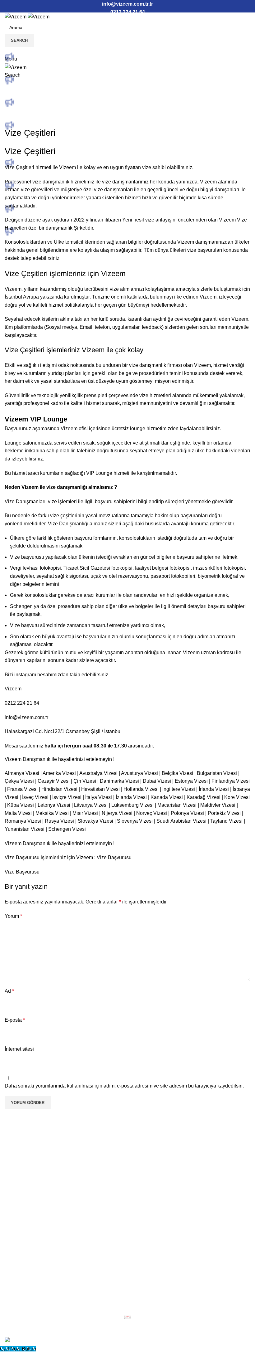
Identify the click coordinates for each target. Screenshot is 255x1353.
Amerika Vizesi (59, 773)
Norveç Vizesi (151, 813)
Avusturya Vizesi (139, 773)
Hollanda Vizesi (141, 789)
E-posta (15, 1020)
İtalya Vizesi (98, 797)
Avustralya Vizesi (98, 773)
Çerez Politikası (27, 1240)
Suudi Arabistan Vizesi (181, 821)
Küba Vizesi (20, 805)
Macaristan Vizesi (177, 805)
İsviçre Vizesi (66, 797)
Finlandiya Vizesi (230, 781)
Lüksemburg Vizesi (132, 805)
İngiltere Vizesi (178, 789)
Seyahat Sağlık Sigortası (37, 1182)
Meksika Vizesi (52, 813)
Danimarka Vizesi (119, 781)
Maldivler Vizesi (217, 805)
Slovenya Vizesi (135, 821)
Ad (9, 991)
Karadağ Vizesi (203, 797)
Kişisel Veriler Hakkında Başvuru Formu (54, 1229)
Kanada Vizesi (167, 797)
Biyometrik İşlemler (31, 1171)
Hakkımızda (23, 1149)
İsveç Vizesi (35, 797)
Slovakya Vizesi (95, 821)
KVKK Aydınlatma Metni (36, 1218)
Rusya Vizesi (59, 821)
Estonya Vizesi (191, 781)
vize (106, 181)
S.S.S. (17, 1193)
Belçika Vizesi (177, 773)
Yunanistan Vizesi (24, 829)
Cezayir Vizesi (54, 781)
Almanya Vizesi (22, 773)
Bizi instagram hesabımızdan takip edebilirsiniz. (57, 674)
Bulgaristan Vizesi (217, 773)
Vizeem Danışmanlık (27, 843)
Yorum (13, 916)
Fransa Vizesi (22, 789)
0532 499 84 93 (27, 1288)
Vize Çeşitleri (19, 167)
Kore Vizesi (237, 797)
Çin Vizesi (84, 781)
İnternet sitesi (19, 1049)
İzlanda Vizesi (131, 797)
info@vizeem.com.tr (26, 717)
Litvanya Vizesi (91, 805)
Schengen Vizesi (67, 829)
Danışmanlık (24, 1160)
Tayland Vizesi (226, 821)
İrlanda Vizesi (214, 789)
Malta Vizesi (18, 813)
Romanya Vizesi (23, 821)
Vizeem (67, 167)
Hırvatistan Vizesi (100, 789)
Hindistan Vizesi (59, 789)
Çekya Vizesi (19, 781)
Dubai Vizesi (157, 781)
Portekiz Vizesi (224, 813)
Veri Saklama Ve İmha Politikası (45, 1251)
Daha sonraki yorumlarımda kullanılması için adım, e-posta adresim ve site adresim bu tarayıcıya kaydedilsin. (124, 1085)
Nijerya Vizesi (117, 813)
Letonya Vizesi (54, 805)
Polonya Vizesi (187, 813)
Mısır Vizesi (85, 813)
